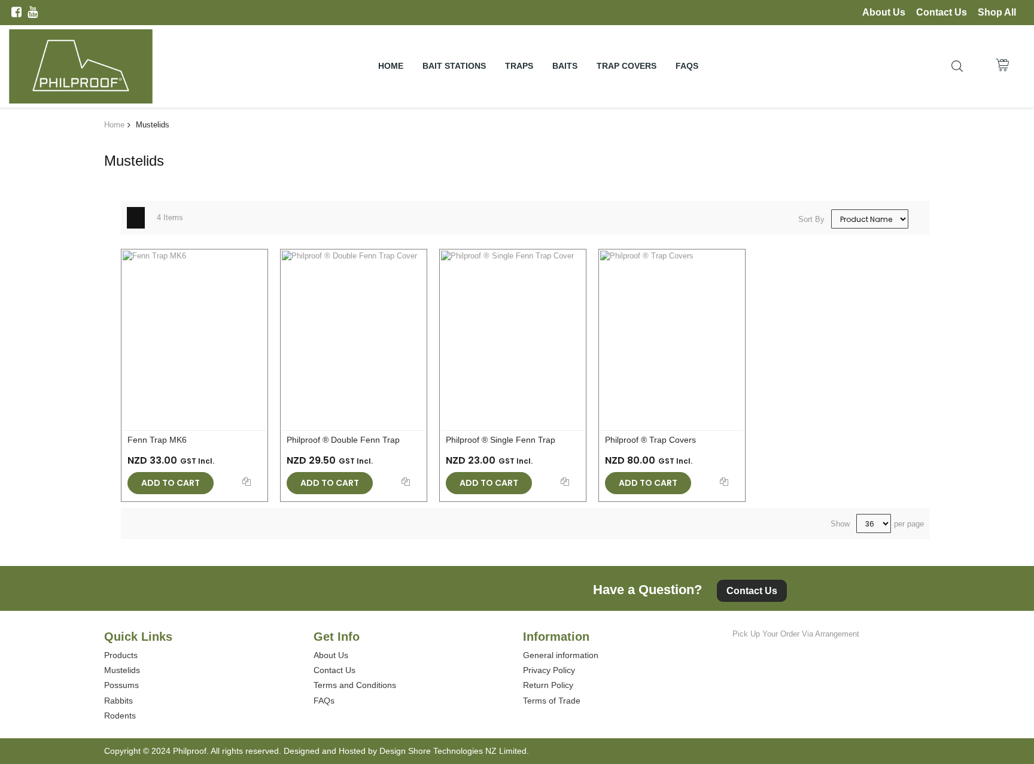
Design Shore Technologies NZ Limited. (454, 751)
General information (560, 655)
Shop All (997, 12)
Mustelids (122, 670)
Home (114, 124)
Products (121, 655)
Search (957, 66)
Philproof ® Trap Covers (650, 440)
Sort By (811, 219)
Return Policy (548, 685)
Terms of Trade (551, 700)
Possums (121, 685)
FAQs (324, 700)
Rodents (120, 715)
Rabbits (118, 700)
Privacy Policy (549, 670)
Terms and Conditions (355, 685)
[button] (246, 480)
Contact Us (941, 12)
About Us (883, 12)
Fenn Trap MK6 (157, 440)
